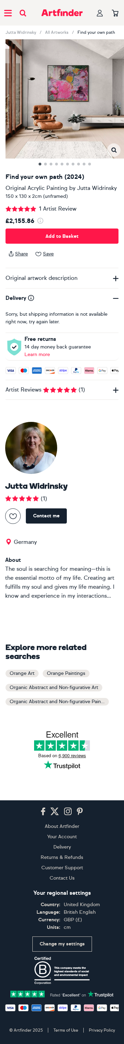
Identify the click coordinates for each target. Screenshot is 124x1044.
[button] (114, 150)
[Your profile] (100, 13)
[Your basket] (115, 13)
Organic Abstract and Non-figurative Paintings (59, 702)
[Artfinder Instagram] (68, 811)
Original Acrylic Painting (37, 188)
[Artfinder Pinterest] (80, 811)
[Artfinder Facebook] (43, 811)
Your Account (62, 837)
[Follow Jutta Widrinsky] (13, 516)
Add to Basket (62, 236)
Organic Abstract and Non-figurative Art (54, 687)
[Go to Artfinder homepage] (62, 13)
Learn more (37, 354)
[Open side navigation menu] (8, 13)
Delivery (62, 847)
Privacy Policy (102, 1030)
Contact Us (62, 878)
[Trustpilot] (62, 993)
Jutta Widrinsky (21, 32)
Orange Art (22, 673)
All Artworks (57, 32)
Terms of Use (65, 1030)
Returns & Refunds (62, 857)
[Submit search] (23, 12)
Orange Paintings (66, 673)
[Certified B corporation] (62, 970)
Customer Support (62, 868)
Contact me (46, 516)
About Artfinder (62, 826)
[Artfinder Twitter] (54, 811)
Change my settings (62, 944)
